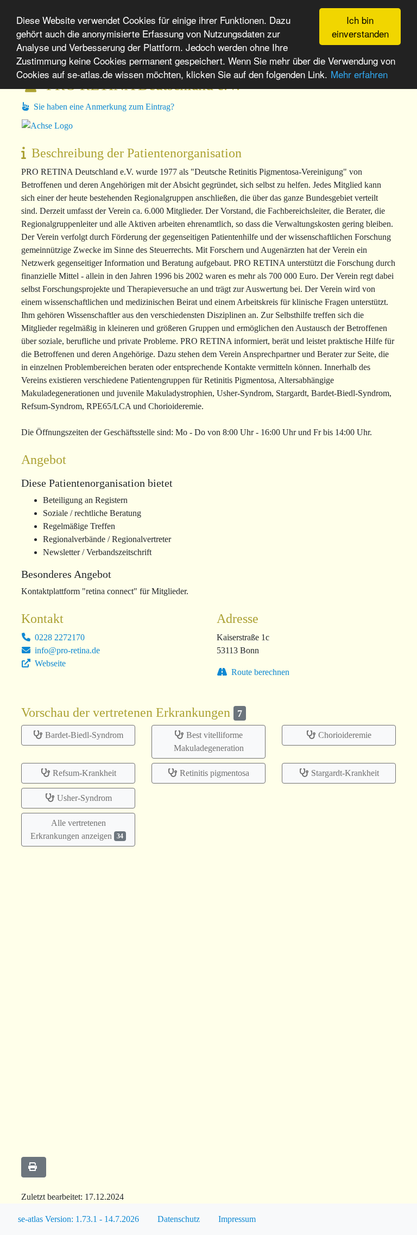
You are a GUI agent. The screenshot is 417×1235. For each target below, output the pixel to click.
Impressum (237, 1219)
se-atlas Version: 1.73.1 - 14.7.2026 (78, 1219)
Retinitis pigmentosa (214, 773)
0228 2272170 (59, 637)
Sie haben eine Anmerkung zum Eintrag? (102, 106)
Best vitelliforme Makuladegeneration (209, 741)
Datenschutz (178, 1219)
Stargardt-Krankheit (345, 773)
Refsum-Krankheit (84, 773)
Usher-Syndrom (84, 798)
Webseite (49, 663)
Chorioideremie (344, 735)
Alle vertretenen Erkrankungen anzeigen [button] (76, 829)
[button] (33, 1167)
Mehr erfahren (359, 74)
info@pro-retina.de (66, 650)
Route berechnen (259, 672)
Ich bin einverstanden (360, 26)
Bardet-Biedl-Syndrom (84, 735)
